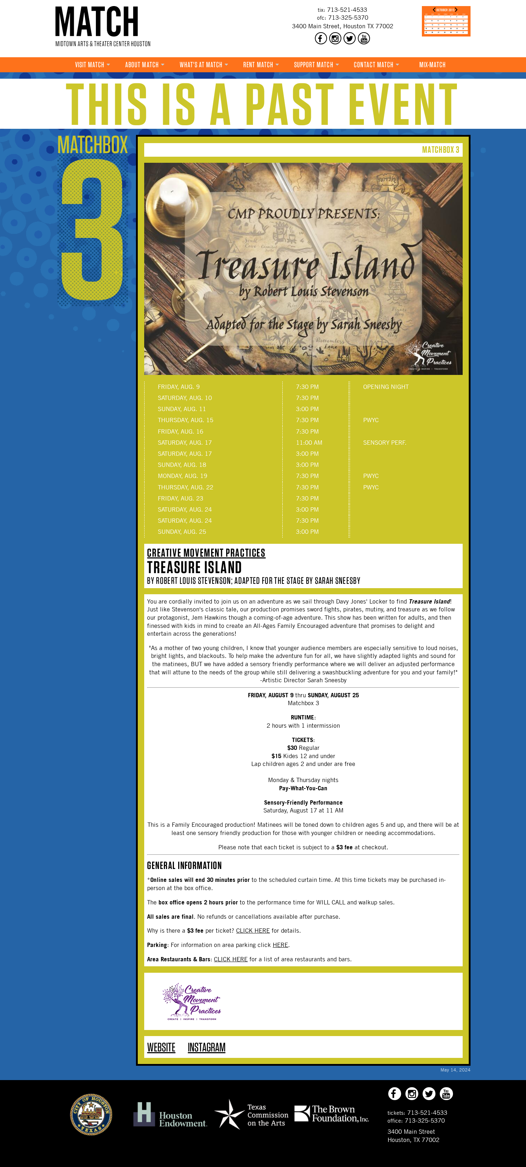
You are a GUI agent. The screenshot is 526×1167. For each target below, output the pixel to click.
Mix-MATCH (432, 64)
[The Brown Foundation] (331, 1122)
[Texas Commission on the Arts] (251, 1130)
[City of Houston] (91, 1133)
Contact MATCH (374, 64)
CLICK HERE (253, 930)
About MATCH (142, 64)
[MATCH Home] (96, 21)
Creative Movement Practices (206, 553)
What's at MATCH (201, 64)
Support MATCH (313, 64)
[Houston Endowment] (170, 1127)
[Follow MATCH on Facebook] (321, 38)
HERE (280, 944)
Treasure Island (194, 567)
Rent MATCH (258, 64)
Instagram (206, 1047)
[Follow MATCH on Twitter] (350, 38)
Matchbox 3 (440, 149)
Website (161, 1047)
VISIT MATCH (90, 64)
